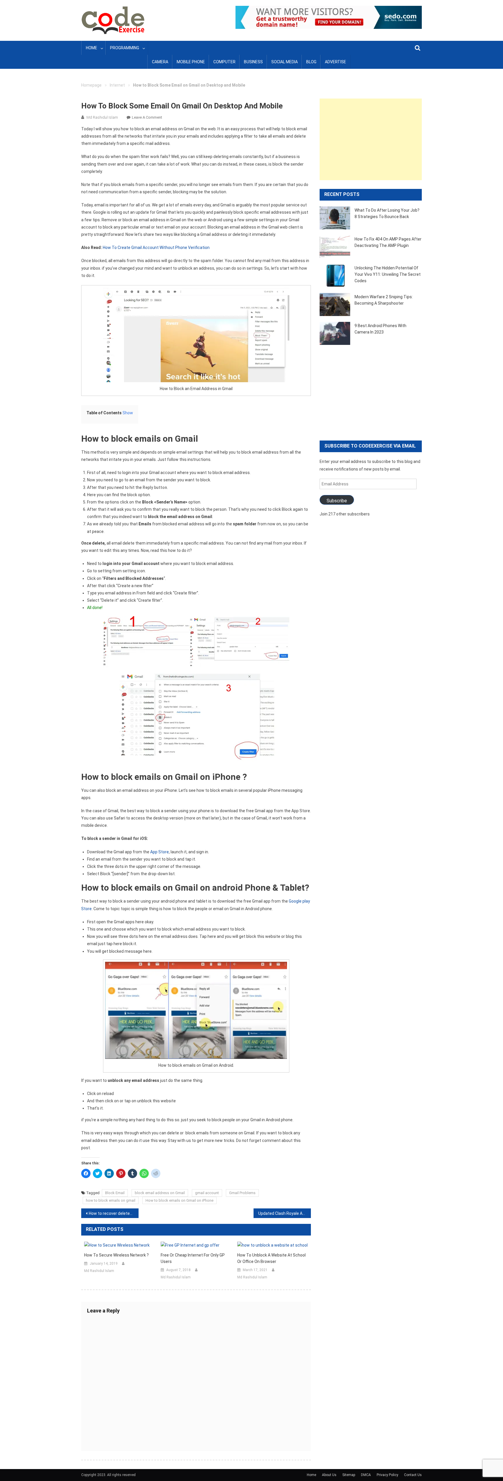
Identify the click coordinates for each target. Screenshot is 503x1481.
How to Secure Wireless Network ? (116, 1255)
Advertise (335, 61)
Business (253, 61)
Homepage (91, 85)
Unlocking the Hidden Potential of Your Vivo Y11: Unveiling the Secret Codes (388, 274)
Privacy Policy (387, 1475)
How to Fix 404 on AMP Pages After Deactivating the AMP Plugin (388, 242)
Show (128, 412)
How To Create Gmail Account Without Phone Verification (156, 247)
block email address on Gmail (160, 1193)
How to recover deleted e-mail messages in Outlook (114, 1213)
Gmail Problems (242, 1193)
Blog (311, 61)
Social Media (284, 61)
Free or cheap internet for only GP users (193, 1258)
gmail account (207, 1193)
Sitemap (348, 1475)
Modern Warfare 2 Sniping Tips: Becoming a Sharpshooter (384, 300)
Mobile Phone (191, 61)
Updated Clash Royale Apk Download (284, 1213)
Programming (124, 47)
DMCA (366, 1475)
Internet (117, 85)
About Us (329, 1475)
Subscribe (337, 500)
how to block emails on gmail (110, 1200)
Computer (224, 61)
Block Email (115, 1193)
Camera (160, 61)
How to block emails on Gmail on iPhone (179, 1200)
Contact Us (413, 1475)
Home (91, 47)
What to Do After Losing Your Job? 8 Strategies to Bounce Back (387, 213)
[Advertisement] (371, 139)
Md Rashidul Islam (102, 117)
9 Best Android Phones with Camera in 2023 (380, 328)
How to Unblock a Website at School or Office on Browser (271, 1258)
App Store (159, 852)
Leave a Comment (147, 117)
